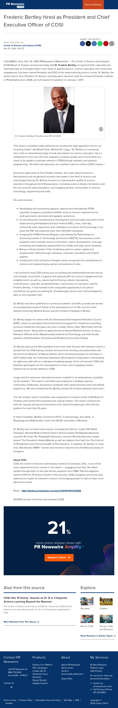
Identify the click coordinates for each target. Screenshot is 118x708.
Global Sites (67, 678)
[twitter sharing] (88, 44)
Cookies (9, 703)
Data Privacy (96, 671)
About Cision (67, 667)
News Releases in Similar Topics (97, 635)
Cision (99, 703)
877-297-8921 (99, 692)
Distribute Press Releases (40, 675)
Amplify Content (40, 683)
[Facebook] (7, 687)
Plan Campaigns (40, 667)
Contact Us (9, 683)
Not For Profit (87, 626)
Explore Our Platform (42, 664)
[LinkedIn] (4, 687)
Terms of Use (10, 700)
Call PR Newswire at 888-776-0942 (17, 671)
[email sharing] (111, 44)
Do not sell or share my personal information (101, 677)
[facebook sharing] (82, 44)
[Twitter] (11, 687)
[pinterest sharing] (105, 44)
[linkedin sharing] (94, 44)
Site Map (68, 700)
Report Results (40, 680)
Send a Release (93, 4)
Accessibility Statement (72, 674)
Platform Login (97, 667)
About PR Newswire (70, 664)
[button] (59, 110)
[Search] (114, 4)
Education (85, 608)
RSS (77, 700)
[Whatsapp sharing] (100, 44)
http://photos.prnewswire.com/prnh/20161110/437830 (51, 491)
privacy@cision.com (102, 686)
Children (104, 608)
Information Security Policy (48, 700)
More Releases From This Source (20, 621)
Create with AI (39, 671)
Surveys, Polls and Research (106, 628)
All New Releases (98, 664)
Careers (65, 671)
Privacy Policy (26, 700)
